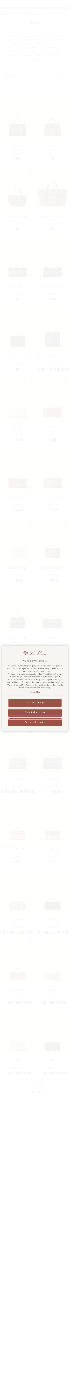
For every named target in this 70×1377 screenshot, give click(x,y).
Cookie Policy (35, 692)
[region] (35, 688)
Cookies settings (35, 703)
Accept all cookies (35, 722)
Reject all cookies (35, 712)
